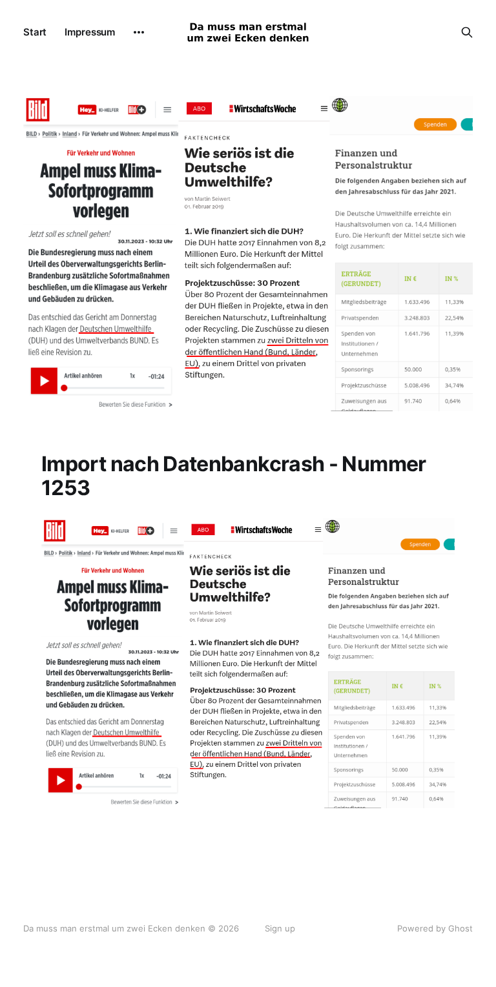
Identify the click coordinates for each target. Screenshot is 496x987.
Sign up (280, 928)
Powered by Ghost (435, 928)
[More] (139, 32)
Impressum (90, 32)
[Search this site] (467, 32)
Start (34, 32)
